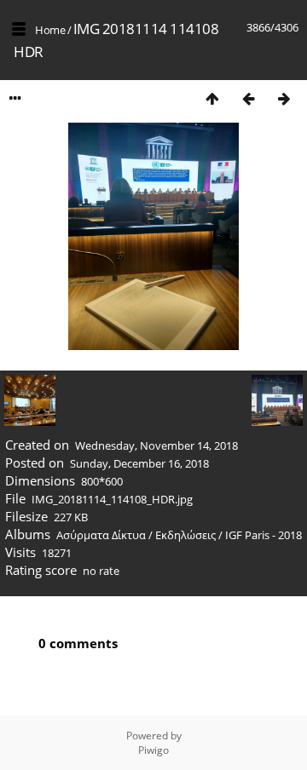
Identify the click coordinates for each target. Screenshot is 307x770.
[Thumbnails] (212, 98)
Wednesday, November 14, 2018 (156, 445)
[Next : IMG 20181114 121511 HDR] (284, 98)
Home (50, 29)
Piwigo (153, 750)
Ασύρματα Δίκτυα (101, 535)
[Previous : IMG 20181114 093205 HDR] (248, 98)
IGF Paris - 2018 (263, 535)
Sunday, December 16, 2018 (139, 463)
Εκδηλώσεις (185, 535)
